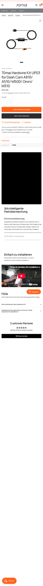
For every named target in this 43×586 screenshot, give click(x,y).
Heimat (4, 15)
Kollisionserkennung (14, 219)
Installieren (5, 145)
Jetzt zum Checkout (21, 116)
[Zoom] (40, 20)
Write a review (21, 336)
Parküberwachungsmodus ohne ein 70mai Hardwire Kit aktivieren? (17, 311)
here (28, 132)
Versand (10, 93)
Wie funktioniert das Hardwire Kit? (14, 304)
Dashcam (5, 11)
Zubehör (13, 11)
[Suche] (36, 5)
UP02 (10, 130)
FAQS (14, 145)
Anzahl (4, 97)
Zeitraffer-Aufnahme (14, 236)
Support (21, 11)
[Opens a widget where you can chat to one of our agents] (34, 292)
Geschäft (10, 15)
